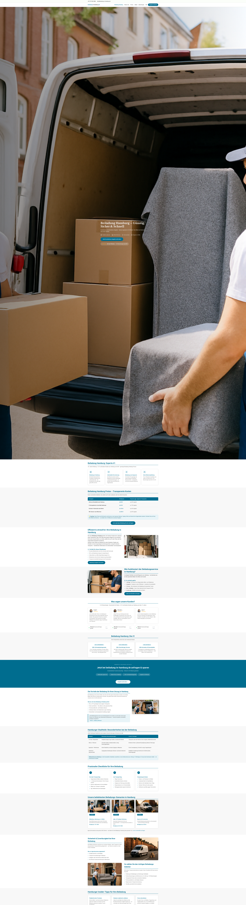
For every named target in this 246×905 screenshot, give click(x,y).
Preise (131, 4)
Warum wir (126, 4)
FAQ (146, 4)
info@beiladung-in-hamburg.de (103, 1)
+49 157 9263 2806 (92, 1)
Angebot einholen (153, 4)
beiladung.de (94, 4)
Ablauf (136, 4)
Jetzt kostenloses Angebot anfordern (112, 239)
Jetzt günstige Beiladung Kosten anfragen (123, 523)
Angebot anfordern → (123, 681)
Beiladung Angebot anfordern (96, 562)
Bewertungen (141, 4)
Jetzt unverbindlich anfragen (133, 593)
